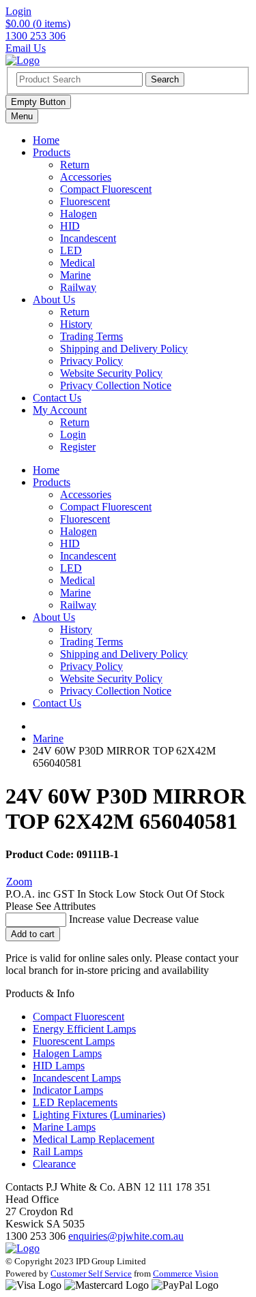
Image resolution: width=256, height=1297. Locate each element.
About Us (54, 299)
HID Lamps (59, 1065)
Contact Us (57, 397)
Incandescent (88, 238)
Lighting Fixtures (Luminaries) (99, 1114)
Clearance (54, 1164)
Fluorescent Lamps (74, 1041)
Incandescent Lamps (77, 1078)
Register (78, 447)
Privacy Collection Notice (115, 385)
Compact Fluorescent (106, 189)
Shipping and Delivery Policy (124, 348)
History (76, 324)
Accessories (85, 177)
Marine (75, 275)
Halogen (78, 213)
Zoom (19, 881)
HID (70, 226)
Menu (22, 116)
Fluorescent (85, 201)
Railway (78, 287)
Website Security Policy (111, 373)
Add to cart (33, 934)
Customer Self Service (91, 1273)
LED (71, 250)
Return (74, 164)
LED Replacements (75, 1102)
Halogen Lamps (67, 1053)
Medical (77, 263)
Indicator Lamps (68, 1090)
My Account (60, 410)
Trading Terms (91, 336)
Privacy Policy (91, 361)
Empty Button (38, 102)
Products (51, 152)
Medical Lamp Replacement (93, 1139)
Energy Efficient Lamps (84, 1029)
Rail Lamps (58, 1151)
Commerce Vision (185, 1273)
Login (73, 434)
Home (46, 140)
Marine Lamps (64, 1127)
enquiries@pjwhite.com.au (126, 1236)
